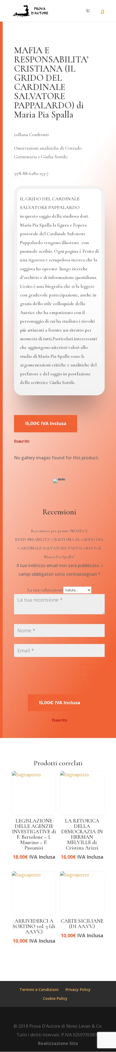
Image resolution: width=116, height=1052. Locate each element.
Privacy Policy (78, 989)
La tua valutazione (45, 590)
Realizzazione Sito (58, 1043)
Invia (92, 670)
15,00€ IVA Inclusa (45, 423)
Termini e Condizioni (39, 989)
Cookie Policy (55, 998)
